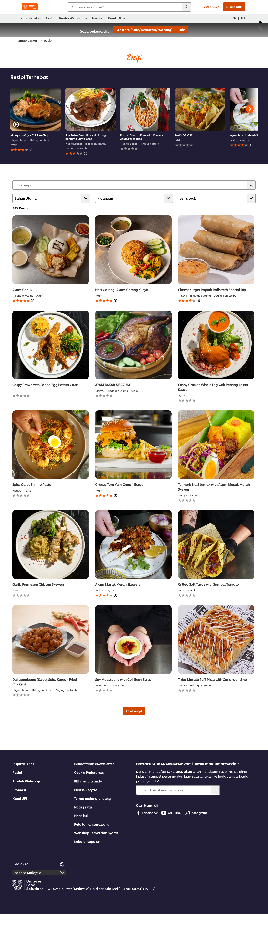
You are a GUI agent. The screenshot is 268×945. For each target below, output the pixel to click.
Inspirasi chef (23, 763)
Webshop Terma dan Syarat (96, 833)
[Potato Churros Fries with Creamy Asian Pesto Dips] (145, 109)
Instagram (199, 813)
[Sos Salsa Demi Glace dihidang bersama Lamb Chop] (90, 109)
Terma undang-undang (92, 798)
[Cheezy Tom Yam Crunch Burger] (133, 444)
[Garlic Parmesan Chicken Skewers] (50, 544)
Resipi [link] (50, 18)
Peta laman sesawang (91, 824)
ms (243, 18)
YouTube (174, 813)
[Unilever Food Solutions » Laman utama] (29, 6)
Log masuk (211, 6)
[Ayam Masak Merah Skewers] (133, 544)
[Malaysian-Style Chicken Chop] (35, 109)
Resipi (17, 772)
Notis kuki (81, 815)
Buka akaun (234, 7)
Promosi (19, 789)
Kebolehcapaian (87, 841)
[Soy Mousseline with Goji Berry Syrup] (133, 639)
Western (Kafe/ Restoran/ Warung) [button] (144, 29)
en (234, 18)
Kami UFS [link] (114, 18)
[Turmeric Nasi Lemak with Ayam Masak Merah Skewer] (216, 444)
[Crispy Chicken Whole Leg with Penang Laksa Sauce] (216, 345)
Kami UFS (20, 798)
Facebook (150, 813)
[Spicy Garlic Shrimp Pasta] (50, 444)
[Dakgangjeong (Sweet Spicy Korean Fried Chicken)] (50, 639)
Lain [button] (181, 29)
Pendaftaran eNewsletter (94, 763)
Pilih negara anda (88, 781)
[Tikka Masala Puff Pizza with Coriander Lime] (216, 639)
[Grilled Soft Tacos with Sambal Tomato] (216, 544)
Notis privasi (83, 807)
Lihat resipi (134, 711)
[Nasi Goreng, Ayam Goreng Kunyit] (133, 249)
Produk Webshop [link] (71, 18)
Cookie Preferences (89, 772)
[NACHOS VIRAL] (200, 109)
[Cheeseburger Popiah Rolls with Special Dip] (216, 249)
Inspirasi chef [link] (28, 18)
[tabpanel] (35, 121)
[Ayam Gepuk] (50, 249)
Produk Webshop (26, 781)
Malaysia (21, 863)
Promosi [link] (97, 18)
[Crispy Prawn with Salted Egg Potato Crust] (50, 345)
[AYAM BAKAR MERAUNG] (133, 345)
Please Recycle (85, 789)
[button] (260, 28)
